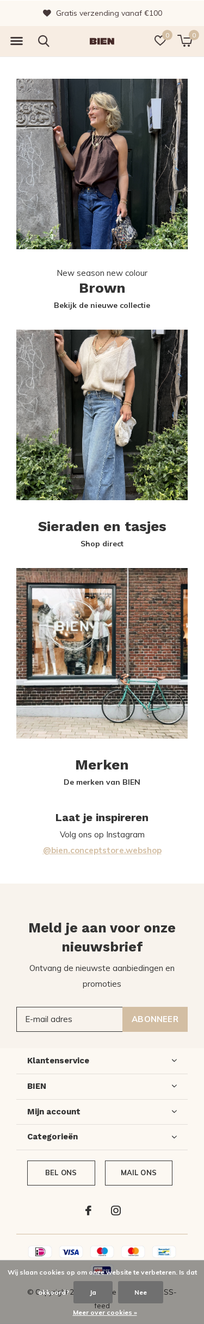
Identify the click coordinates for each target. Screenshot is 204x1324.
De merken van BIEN (102, 782)
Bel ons (61, 1172)
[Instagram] (116, 1210)
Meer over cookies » (105, 1312)
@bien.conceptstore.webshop (102, 850)
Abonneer (155, 1019)
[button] (16, 41)
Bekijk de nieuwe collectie (102, 305)
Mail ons (139, 1172)
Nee (140, 1292)
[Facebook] (88, 1210)
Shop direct (102, 543)
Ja (93, 1292)
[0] (184, 41)
